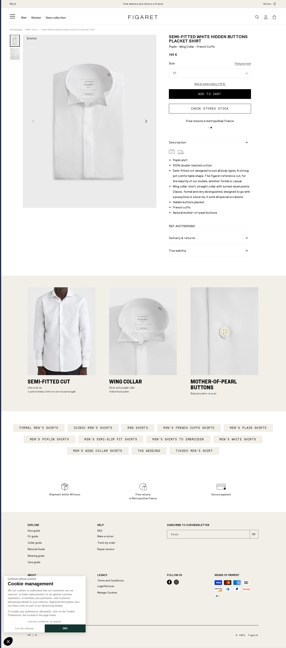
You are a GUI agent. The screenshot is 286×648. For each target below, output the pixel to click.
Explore (33, 525)
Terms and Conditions (110, 580)
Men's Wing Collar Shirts (97, 451)
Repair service (105, 549)
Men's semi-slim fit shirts (110, 439)
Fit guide (33, 536)
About (32, 575)
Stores (267, 3)
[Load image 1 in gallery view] (15, 41)
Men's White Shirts (237, 439)
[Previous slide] (33, 121)
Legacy (102, 575)
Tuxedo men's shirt (194, 451)
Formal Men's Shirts (38, 428)
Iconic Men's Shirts (93, 428)
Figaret (253, 635)
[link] (143, 4)
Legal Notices (105, 586)
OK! (65, 628)
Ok (254, 534)
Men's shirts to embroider (178, 439)
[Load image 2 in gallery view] (15, 54)
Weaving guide (36, 555)
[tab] (208, 127)
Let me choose (24, 628)
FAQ (99, 530)
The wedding (149, 451)
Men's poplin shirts (49, 439)
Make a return (105, 536)
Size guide (34, 530)
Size (172, 63)
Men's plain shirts (248, 428)
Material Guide (36, 549)
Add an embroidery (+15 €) (209, 84)
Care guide (34, 562)
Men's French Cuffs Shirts (189, 428)
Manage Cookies (107, 592)
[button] (12, 16)
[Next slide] (146, 121)
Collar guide (35, 542)
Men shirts (138, 428)
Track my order (106, 542)
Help (100, 525)
